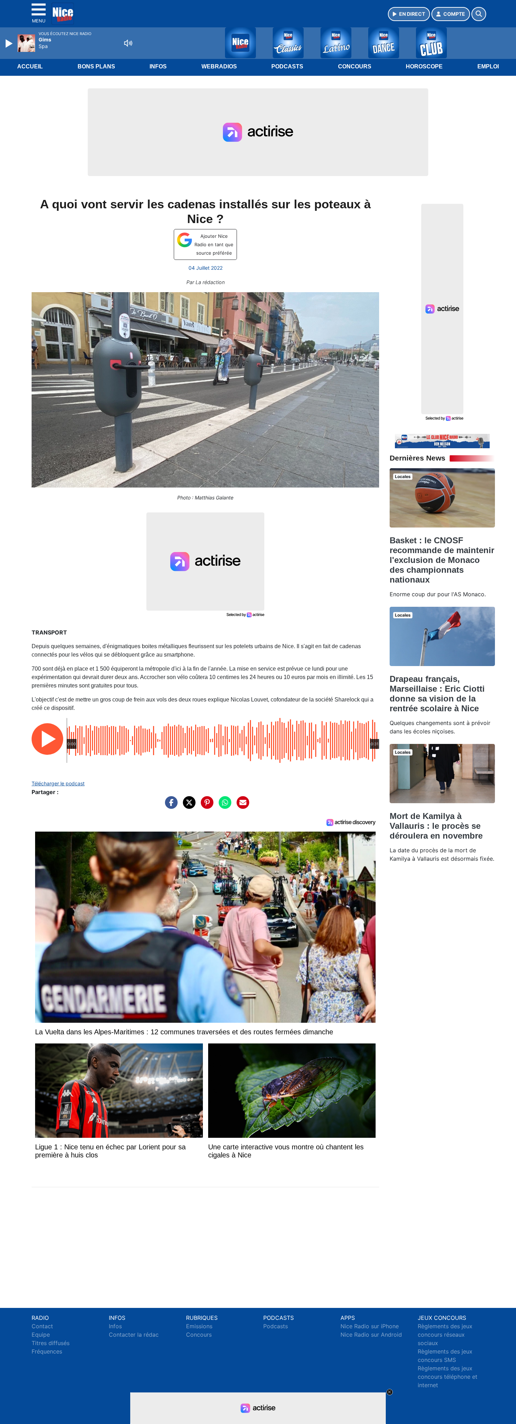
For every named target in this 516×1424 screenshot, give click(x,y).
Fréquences (47, 1351)
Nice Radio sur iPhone (369, 1326)
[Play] (10, 43)
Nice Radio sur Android (371, 1334)
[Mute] (128, 43)
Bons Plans (96, 66)
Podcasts (287, 66)
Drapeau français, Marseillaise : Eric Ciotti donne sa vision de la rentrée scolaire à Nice (437, 693)
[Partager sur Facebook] (169, 806)
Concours (354, 66)
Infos (158, 66)
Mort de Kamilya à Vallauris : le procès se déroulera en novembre (436, 825)
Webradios (219, 66)
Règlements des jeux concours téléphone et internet (447, 1377)
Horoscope (424, 66)
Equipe (41, 1334)
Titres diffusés (51, 1342)
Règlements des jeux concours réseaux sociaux (445, 1334)
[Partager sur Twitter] (187, 806)
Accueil (30, 66)
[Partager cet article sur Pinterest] (205, 806)
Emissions (199, 1326)
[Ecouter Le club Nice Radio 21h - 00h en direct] (442, 440)
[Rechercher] (478, 14)
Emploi (488, 66)
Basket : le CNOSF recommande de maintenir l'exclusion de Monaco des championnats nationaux (442, 560)
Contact (42, 1326)
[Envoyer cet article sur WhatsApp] (223, 806)
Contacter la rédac (134, 1334)
